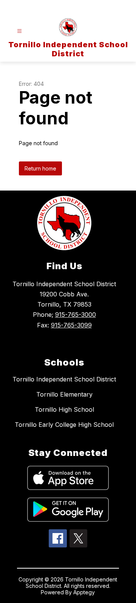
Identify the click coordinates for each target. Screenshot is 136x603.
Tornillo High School (64, 409)
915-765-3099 (71, 325)
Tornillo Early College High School (64, 424)
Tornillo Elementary (64, 394)
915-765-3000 (75, 314)
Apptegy (84, 592)
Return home (40, 168)
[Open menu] (19, 31)
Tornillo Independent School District (64, 379)
